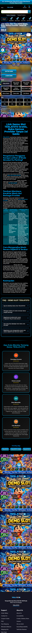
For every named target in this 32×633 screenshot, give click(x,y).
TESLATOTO (6, 137)
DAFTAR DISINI (9, 71)
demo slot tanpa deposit (14, 175)
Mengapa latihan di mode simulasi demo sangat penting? (15, 311)
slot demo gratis (12, 183)
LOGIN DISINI (8, 75)
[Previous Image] (2, 50)
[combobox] (14, 11)
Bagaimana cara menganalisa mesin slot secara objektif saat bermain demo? (15, 331)
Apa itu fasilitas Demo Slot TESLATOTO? (14, 306)
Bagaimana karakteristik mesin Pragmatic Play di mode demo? (12, 318)
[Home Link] (10, 7)
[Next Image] (29, 50)
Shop (2, 7)
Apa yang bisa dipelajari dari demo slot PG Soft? (14, 324)
